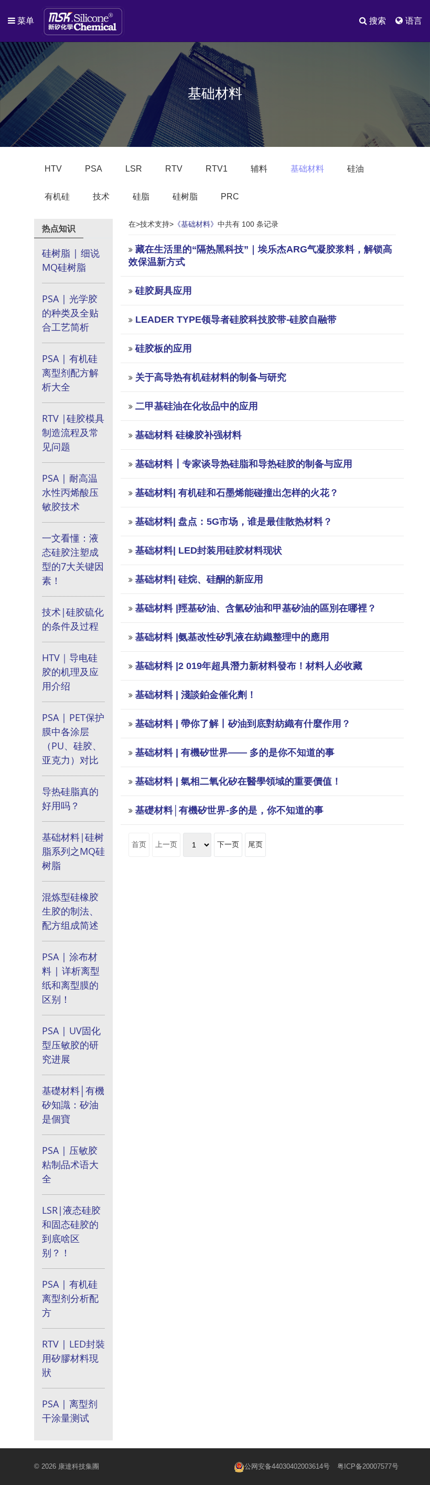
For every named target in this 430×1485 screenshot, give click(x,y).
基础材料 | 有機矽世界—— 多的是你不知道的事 (235, 752)
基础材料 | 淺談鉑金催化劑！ (195, 695)
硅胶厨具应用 (163, 290)
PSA (93, 168)
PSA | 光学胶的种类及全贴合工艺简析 (70, 312)
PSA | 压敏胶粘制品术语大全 (70, 1164)
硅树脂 (185, 196)
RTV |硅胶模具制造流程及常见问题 (73, 432)
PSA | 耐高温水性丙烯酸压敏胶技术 (70, 492)
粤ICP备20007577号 (368, 1466)
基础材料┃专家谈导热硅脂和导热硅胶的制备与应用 (243, 464)
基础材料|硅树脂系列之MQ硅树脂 (73, 851)
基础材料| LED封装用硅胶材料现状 (208, 550)
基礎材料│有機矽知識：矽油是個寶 (73, 1104)
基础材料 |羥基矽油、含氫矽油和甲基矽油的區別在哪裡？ (256, 608)
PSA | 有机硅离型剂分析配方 (70, 1298)
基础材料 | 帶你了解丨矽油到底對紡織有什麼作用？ (243, 723)
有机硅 (57, 196)
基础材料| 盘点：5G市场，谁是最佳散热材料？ (233, 521)
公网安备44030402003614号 (287, 1466)
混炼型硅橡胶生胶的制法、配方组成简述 (70, 910)
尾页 (255, 844)
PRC (230, 196)
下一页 (228, 844)
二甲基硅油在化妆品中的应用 (196, 406)
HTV (53, 168)
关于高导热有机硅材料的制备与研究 (210, 377)
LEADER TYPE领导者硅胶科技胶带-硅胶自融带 (236, 319)
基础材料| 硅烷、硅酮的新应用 (199, 579)
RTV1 (217, 168)
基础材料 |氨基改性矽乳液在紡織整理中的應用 (232, 637)
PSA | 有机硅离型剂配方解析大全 (70, 372)
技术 (101, 196)
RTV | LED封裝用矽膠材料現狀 (73, 1358)
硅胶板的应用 (163, 348)
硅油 (355, 168)
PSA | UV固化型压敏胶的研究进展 (71, 1044)
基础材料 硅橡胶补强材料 (188, 435)
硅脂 (141, 196)
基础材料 (307, 168)
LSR (133, 168)
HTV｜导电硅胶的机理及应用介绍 (70, 671)
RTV (173, 168)
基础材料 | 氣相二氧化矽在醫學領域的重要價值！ (238, 781)
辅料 (259, 168)
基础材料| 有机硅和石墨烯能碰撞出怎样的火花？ (237, 492)
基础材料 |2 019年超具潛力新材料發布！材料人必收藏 (248, 666)
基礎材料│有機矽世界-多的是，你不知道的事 (229, 810)
